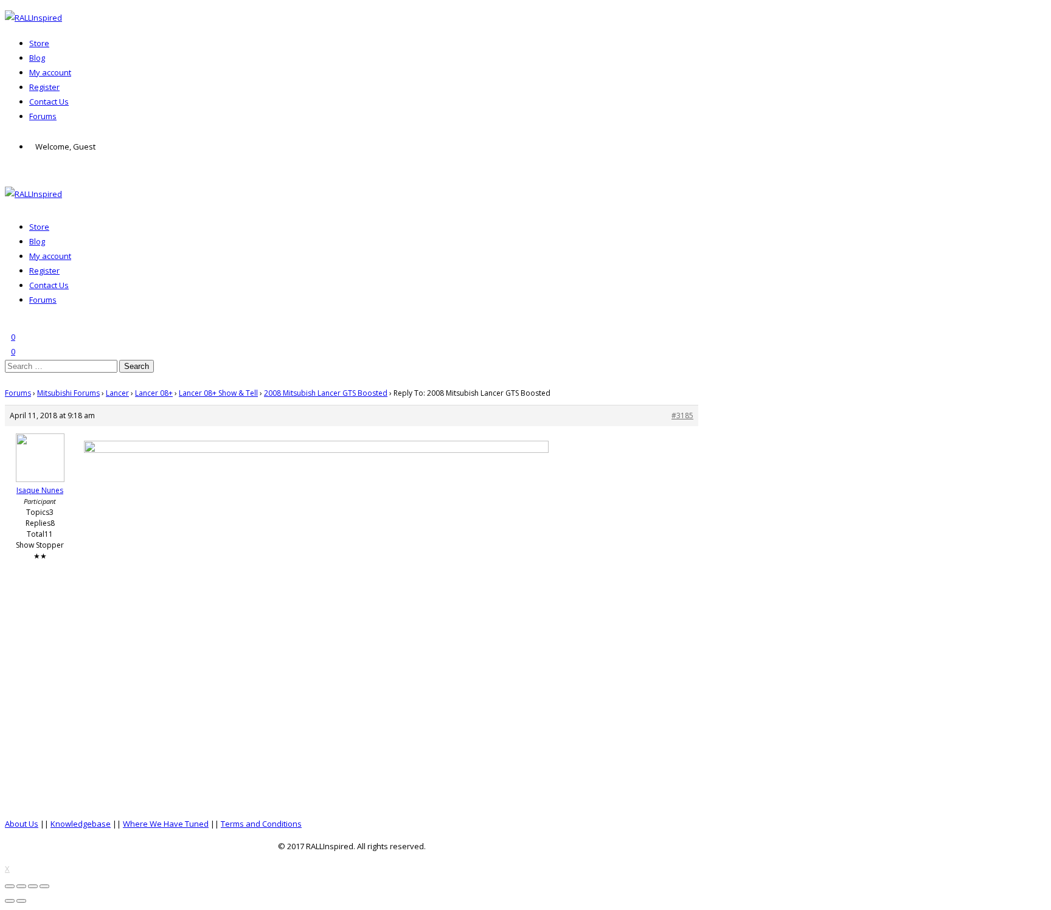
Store (39, 43)
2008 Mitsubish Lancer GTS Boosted (325, 393)
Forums (43, 116)
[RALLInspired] (33, 17)
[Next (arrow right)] (21, 901)
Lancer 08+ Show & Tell (218, 393)
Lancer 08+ (154, 393)
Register (44, 86)
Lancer (117, 393)
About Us (21, 823)
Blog (37, 57)
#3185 (682, 415)
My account (50, 72)
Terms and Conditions (261, 823)
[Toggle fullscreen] (33, 886)
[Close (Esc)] (10, 886)
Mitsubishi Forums (68, 393)
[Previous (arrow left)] (10, 901)
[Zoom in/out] (44, 886)
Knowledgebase (80, 823)
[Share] (21, 886)
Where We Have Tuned (166, 823)
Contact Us (49, 101)
